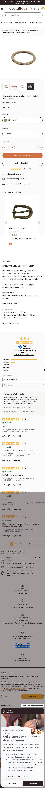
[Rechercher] (6, 15)
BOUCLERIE (15, 30)
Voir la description (22, 163)
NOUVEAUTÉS (6, 23)
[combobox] (22, 120)
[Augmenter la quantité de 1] (13, 147)
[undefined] (35, 351)
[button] (30, 9)
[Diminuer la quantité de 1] (4, 147)
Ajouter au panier (21, 155)
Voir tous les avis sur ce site (24, 355)
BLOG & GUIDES (36, 23)
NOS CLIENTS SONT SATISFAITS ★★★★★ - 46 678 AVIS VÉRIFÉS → (22, 2)
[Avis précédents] (7, 543)
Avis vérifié (8, 423)
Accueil (5, 30)
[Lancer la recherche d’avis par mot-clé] (43, 385)
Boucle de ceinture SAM (17, 228)
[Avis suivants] (39, 544)
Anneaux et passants (30, 30)
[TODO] (30, 407)
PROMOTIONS (20, 23)
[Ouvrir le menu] (2, 9)
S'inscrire (32, 697)
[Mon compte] (34, 9)
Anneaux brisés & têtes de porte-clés (16, 32)
